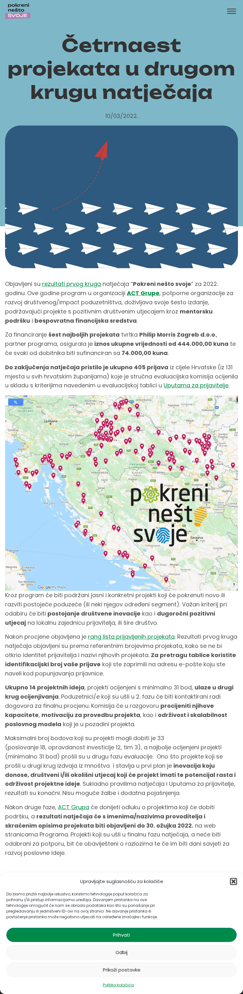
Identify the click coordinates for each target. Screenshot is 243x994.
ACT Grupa (73, 807)
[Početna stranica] (17, 11)
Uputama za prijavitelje (196, 385)
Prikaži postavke (121, 969)
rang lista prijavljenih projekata (131, 637)
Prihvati (121, 935)
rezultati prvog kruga (71, 284)
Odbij (121, 952)
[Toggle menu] (231, 11)
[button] (233, 881)
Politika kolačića (118, 985)
